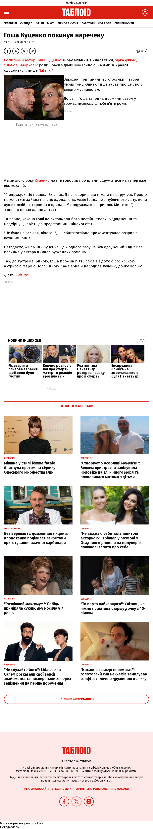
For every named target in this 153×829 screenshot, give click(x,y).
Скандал (26, 23)
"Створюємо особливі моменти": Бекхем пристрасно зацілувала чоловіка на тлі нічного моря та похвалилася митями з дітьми (110, 470)
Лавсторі (88, 23)
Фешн (39, 23)
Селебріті (10, 23)
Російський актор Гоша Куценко (32, 60)
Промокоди (120, 789)
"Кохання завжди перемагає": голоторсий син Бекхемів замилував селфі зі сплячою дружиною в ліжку (113, 674)
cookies (37, 823)
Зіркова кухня (68, 23)
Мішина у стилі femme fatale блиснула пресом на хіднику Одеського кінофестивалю (29, 468)
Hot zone (104, 23)
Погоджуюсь (9, 827)
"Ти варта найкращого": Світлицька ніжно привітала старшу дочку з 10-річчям (113, 608)
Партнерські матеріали (91, 789)
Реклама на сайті (36, 789)
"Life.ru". (46, 70)
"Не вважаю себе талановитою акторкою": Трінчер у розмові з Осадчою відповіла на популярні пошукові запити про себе (110, 540)
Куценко (43, 180)
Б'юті (50, 23)
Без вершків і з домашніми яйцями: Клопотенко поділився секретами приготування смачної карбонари (36, 538)
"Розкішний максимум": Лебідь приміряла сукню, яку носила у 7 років (33, 608)
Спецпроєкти (124, 23)
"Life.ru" (21, 275)
